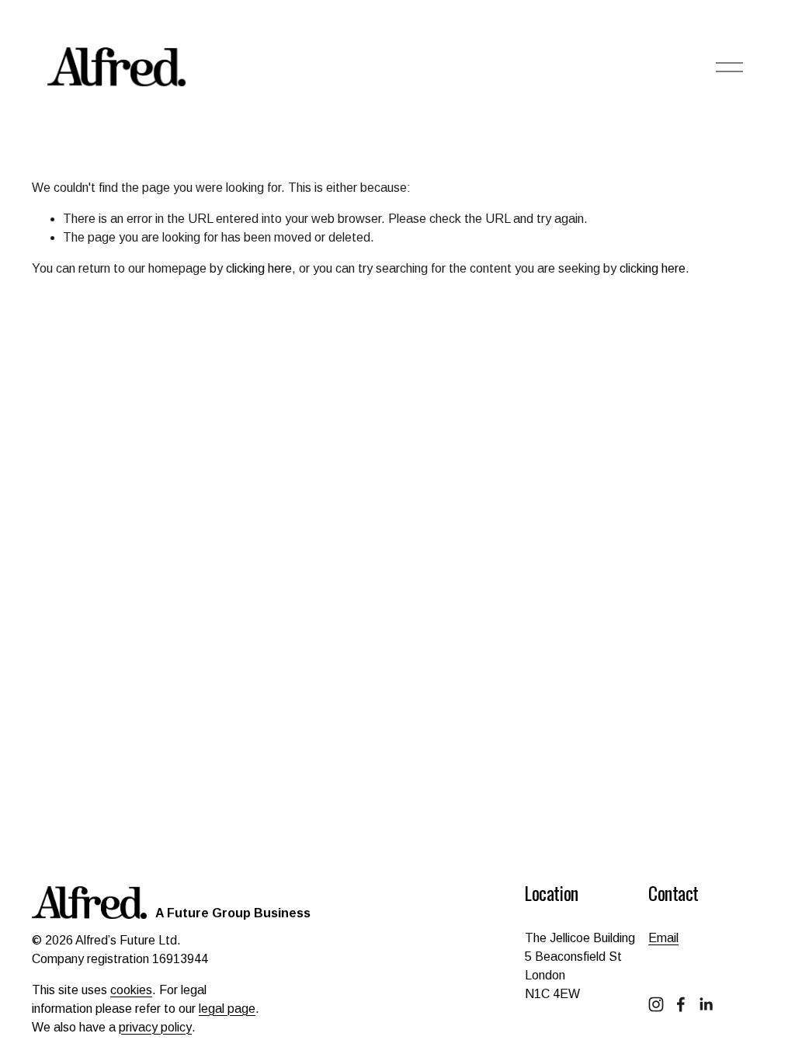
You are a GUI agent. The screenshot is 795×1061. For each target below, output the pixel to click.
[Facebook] (681, 1004)
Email (663, 937)
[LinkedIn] (705, 1004)
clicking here (259, 268)
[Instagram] (656, 1004)
